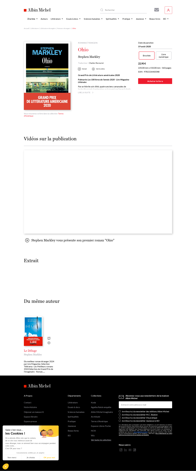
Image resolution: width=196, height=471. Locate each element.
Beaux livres (73, 430)
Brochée (147, 55)
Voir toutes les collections (101, 440)
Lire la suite (84, 92)
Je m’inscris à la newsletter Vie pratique (139, 417)
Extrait (84, 69)
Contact (27, 402)
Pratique (72, 421)
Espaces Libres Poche (101, 426)
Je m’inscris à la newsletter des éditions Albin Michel (145, 411)
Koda (93, 402)
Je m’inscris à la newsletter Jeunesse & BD (140, 420)
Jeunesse (72, 426)
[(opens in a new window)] (121, 450)
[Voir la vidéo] (49, 343)
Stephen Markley (89, 57)
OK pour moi (49, 457)
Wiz (93, 435)
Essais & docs (74, 407)
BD (69, 435)
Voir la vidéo (100, 69)
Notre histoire (30, 407)
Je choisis (31, 457)
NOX (93, 430)
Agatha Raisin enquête (101, 407)
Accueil (26, 28)
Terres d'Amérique (99, 421)
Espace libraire (30, 416)
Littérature (35, 28)
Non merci (12, 457)
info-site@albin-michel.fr (141, 432)
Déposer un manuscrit (34, 412)
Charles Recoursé (96, 63)
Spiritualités (73, 416)
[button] (5, 466)
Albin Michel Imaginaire (102, 412)
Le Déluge (30, 351)
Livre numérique (163, 55)
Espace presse (30, 421)
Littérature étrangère (48, 28)
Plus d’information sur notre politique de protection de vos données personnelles (145, 434)
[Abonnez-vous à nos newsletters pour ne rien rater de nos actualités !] (155, 9)
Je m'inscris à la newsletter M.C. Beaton (140, 414)
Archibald (95, 416)
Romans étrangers (64, 28)
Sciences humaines (76, 412)
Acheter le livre (155, 81)
